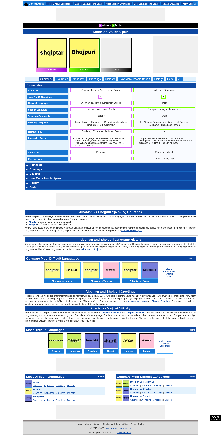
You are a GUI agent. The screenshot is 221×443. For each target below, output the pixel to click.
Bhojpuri (84, 69)
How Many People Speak (134, 79)
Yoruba (36, 389)
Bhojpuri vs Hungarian (142, 381)
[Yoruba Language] (28, 391)
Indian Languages (170, 4)
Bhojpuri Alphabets (135, 312)
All (179, 79)
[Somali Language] (28, 383)
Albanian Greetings (137, 301)
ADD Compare (215, 417)
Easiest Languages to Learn (88, 4)
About (88, 424)
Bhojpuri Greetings (161, 301)
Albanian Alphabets (111, 312)
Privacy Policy (137, 424)
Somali (36, 382)
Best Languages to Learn (146, 4)
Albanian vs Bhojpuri (91, 249)
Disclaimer (108, 424)
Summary (46, 79)
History (158, 79)
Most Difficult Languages (59, 4)
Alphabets (78, 79)
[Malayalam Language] (28, 398)
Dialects (110, 79)
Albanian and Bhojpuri (131, 230)
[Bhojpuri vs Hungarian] (122, 383)
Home (79, 424)
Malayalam (38, 396)
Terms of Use (122, 424)
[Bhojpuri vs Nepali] (122, 398)
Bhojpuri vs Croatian (141, 389)
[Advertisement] (110, 14)
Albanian (52, 69)
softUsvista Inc (124, 432)
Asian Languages (191, 4)
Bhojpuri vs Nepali (140, 396)
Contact (96, 424)
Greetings (95, 79)
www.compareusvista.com (118, 428)
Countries (62, 79)
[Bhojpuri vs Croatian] (122, 390)
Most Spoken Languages (118, 4)
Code (170, 79)
